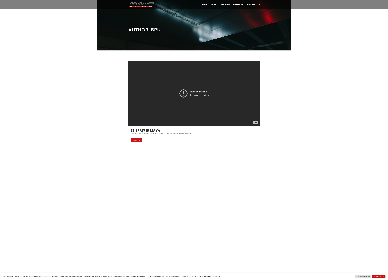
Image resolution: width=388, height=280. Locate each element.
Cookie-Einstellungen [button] (363, 276)
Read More (136, 140)
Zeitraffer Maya (145, 130)
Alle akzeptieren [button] (379, 276)
